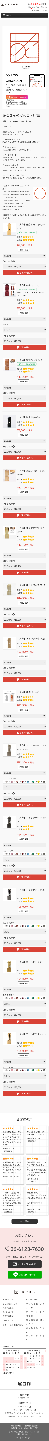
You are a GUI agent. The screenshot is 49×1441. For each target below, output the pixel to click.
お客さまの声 (8, 1308)
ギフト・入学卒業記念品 (13, 1325)
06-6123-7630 (27, 1249)
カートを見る (34, 10)
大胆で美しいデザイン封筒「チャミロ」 (22, 1416)
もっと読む (24, 1221)
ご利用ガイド (8, 1312)
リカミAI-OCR (22, 1406)
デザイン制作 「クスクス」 (22, 1410)
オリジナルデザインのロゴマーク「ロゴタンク (23, 1413)
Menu (8, 15)
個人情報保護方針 (31, 1426)
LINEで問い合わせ (27, 1274)
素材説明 (7, 256)
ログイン (44, 10)
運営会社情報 (16, 1426)
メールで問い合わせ (26, 1264)
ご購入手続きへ (26, 272)
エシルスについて (10, 1304)
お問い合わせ (8, 1315)
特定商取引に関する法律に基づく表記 (24, 1428)
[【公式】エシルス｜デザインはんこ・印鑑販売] (9, 4)
